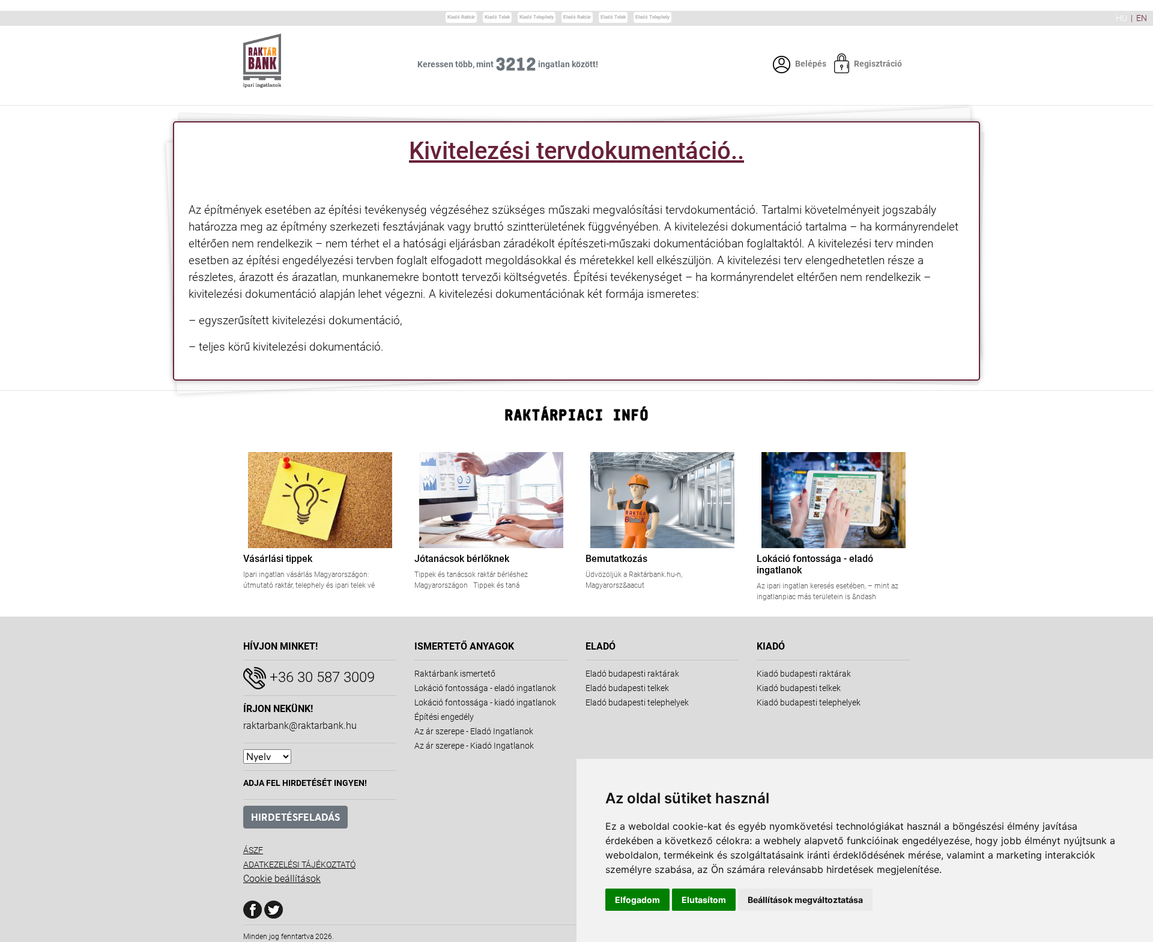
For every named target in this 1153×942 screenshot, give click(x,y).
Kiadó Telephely (536, 17)
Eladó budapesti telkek (627, 688)
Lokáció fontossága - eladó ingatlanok (485, 688)
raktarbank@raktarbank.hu (300, 725)
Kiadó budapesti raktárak (804, 673)
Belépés (810, 63)
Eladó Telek (613, 17)
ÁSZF (253, 850)
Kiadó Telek (497, 17)
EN (1141, 18)
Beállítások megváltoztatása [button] (805, 900)
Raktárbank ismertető (454, 673)
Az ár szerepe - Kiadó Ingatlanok (474, 745)
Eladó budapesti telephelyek (637, 702)
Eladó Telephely (652, 17)
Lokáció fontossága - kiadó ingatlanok (485, 702)
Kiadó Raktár (461, 17)
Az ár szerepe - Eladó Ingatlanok (473, 731)
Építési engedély (444, 717)
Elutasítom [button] (704, 900)
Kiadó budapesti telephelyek (809, 702)
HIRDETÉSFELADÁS (295, 817)
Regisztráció (878, 63)
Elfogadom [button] (637, 900)
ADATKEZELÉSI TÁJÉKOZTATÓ (299, 864)
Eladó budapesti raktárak (632, 673)
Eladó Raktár (577, 17)
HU (1121, 18)
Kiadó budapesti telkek (799, 688)
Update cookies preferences (44, 5)
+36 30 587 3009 (320, 677)
